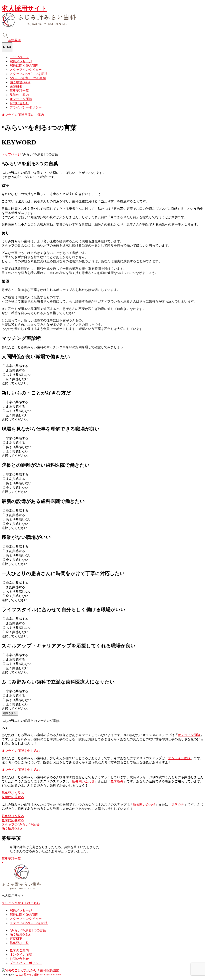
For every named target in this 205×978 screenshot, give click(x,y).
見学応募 (117, 781)
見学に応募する (13, 797)
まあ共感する (15, 370)
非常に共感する (17, 366)
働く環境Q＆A (20, 82)
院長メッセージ (21, 61)
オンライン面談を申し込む (21, 750)
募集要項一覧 (19, 90)
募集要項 (14, 40)
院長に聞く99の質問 (24, 65)
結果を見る (9, 713)
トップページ (19, 57)
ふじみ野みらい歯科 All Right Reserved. (38, 974)
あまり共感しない (18, 374)
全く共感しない (17, 379)
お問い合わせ (19, 103)
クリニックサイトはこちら (21, 903)
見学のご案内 (19, 95)
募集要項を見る (13, 793)
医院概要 (16, 86)
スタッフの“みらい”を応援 (29, 74)
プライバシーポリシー (26, 107)
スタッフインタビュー (26, 69)
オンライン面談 (21, 99)
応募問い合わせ (83, 781)
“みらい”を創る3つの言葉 (28, 78)
